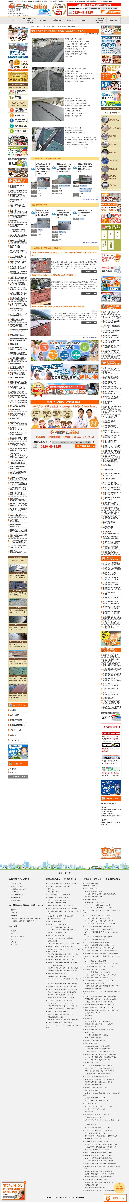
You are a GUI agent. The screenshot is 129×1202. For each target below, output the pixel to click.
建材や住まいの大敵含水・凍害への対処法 (17, 373)
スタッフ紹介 (14, 715)
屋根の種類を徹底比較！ (107, 402)
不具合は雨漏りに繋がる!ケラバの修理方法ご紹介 (18, 230)
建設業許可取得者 (16, 720)
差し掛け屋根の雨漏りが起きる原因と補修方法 (18, 359)
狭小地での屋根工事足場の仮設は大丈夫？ (110, 460)
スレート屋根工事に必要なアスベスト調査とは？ (18, 541)
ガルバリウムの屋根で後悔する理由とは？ (17, 467)
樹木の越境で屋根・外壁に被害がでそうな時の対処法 (112, 617)
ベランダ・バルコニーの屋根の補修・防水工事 (62, 930)
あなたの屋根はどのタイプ (93, 888)
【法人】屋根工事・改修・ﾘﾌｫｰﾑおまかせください (112, 702)
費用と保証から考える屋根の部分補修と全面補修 (62, 970)
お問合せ (13, 735)
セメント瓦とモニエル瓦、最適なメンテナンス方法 (100, 975)
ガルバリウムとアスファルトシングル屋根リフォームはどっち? (19, 455)
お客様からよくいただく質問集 (94, 902)
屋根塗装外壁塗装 (112, 177)
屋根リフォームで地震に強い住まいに (59, 924)
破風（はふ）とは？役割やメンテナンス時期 (18, 551)
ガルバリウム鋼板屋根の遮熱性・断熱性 (111, 331)
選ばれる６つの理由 (17, 886)
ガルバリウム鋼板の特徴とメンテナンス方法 (18, 478)
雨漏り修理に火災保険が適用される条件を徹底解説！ (101, 1190)
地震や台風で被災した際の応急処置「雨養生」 (18, 325)
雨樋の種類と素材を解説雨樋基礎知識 (18, 536)
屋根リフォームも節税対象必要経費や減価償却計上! (112, 707)
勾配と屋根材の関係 (17, 377)
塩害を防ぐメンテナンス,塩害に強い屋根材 (18, 433)
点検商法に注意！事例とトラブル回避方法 (60, 905)
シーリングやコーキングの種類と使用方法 (18, 314)
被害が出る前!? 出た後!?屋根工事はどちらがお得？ (112, 588)
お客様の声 (57, 20)
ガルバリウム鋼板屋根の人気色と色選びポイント (99, 945)
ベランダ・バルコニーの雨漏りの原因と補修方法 (18, 278)
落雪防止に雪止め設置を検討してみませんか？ (62, 997)
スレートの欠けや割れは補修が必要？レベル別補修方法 (101, 964)
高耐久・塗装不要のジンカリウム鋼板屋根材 (18, 483)
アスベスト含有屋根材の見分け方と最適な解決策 (18, 401)
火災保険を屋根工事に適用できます (58, 927)
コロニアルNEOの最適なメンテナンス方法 (111, 456)
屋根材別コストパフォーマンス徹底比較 (18, 423)
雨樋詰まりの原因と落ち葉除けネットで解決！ (112, 679)
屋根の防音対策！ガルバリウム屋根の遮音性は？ (112, 356)
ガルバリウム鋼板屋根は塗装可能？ (111, 326)
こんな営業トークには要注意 (110, 593)
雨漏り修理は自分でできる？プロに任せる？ (18, 205)
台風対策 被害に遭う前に (55, 921)
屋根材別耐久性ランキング (16, 428)
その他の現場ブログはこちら (90, 338)
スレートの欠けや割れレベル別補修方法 (110, 416)
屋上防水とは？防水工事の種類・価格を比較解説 (18, 272)
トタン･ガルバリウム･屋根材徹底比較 (17, 462)
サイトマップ (14, 740)
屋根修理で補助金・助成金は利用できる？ (110, 552)
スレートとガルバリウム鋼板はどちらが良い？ (111, 312)
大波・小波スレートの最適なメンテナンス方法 (18, 304)
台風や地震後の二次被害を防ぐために (111, 498)
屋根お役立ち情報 (109, 478)
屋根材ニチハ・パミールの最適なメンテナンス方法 (112, 446)
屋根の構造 (14, 221)
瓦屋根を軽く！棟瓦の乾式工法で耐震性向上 (98, 1049)
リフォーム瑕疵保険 (17, 894)
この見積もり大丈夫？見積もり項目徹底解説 (110, 583)
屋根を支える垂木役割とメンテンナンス (17, 493)
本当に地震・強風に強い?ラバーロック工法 (19, 330)
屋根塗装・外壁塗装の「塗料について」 (97, 896)
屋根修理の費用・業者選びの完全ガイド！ (18, 195)
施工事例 (43, 20)
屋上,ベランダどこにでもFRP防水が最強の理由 (18, 267)
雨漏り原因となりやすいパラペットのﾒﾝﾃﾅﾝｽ (18, 262)
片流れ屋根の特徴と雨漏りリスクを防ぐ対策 (18, 348)
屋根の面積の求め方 (17, 335)
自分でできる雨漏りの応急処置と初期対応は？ (111, 537)
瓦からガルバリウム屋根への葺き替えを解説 (111, 321)
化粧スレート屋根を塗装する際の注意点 (110, 441)
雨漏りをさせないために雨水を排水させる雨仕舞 (18, 382)
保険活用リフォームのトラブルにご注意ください (112, 622)
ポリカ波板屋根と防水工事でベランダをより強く (112, 669)
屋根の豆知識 (14, 418)
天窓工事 (112, 185)
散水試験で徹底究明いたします (57, 919)
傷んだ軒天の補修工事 (91, 1090)
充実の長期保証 (15, 897)
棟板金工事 (113, 169)
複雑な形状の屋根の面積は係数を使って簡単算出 (99, 1029)
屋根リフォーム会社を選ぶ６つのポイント (112, 474)
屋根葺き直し (114, 161)
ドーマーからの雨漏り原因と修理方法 (17, 515)
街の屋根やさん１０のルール (19, 889)
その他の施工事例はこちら (91, 199)
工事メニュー (85, 20)
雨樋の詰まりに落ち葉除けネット (58, 1011)
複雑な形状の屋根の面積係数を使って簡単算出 (18, 339)
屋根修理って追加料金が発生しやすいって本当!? (111, 612)
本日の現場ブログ (16, 915)
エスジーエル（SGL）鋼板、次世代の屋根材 (98, 1130)
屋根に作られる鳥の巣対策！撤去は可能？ (60, 1014)
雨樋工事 (112, 144)
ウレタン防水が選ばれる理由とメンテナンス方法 (18, 251)
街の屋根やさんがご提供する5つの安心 (29, 20)
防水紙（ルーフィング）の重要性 (95, 1109)
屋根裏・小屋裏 (15, 363)
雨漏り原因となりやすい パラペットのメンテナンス (63, 986)
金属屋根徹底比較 (90, 1125)
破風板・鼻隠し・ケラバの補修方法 (95, 983)
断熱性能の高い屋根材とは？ (15, 525)
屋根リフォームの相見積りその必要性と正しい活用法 (112, 568)
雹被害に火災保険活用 (91, 1185)
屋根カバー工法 (115, 128)
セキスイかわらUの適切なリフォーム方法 (97, 905)
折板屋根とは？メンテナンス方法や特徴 (111, 431)
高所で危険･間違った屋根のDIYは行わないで (98, 1073)
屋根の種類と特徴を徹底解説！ (17, 186)
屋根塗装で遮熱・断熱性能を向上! (111, 532)
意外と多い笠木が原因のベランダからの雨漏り (18, 235)
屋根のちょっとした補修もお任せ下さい (60, 900)
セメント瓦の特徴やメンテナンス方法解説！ (18, 283)
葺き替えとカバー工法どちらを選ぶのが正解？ (111, 397)
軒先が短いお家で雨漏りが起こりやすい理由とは (18, 396)
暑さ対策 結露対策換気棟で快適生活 (17, 367)
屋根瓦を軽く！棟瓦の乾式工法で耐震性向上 (110, 503)
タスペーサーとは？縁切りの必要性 (17, 246)
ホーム (15, 20)
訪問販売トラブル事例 (110, 597)
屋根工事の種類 (111, 113)
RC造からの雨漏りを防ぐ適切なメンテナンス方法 (19, 504)
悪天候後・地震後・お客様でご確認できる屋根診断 (100, 894)
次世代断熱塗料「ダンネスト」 (108, 527)
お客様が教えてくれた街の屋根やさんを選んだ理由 (26, 918)
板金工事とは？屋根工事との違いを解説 (18, 211)
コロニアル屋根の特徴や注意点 (109, 421)
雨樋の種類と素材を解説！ (56, 1017)
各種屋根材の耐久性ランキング (94, 1117)
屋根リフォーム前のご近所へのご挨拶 (110, 573)
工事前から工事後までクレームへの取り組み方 (111, 578)
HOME (33, 26)
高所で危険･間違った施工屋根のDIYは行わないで (19, 488)
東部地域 (13, 769)
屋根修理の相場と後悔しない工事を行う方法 (110, 377)
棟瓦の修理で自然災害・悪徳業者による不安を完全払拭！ (102, 1010)
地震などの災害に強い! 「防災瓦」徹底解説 (111, 513)
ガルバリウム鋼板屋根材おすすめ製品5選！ (111, 341)
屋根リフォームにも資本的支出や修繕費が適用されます (64, 968)
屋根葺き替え (114, 120)
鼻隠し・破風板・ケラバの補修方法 (18, 225)
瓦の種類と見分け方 (17, 392)
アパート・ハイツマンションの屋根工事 (110, 693)
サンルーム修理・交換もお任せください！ (111, 660)
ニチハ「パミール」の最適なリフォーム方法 (98, 907)
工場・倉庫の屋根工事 (110, 689)
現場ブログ (40, 26)
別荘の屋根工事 (108, 698)
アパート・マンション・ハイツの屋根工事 (60, 938)
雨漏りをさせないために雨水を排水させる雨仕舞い (100, 1163)
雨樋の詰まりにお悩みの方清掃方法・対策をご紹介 (112, 674)
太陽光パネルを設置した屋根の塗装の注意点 (111, 436)
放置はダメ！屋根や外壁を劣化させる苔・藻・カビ (100, 1147)
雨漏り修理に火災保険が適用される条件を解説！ (111, 542)
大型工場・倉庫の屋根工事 (56, 935)
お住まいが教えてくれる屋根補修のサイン (111, 392)
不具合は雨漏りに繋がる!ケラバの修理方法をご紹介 (100, 999)
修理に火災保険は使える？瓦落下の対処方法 (112, 493)
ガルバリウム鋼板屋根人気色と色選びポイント (111, 336)
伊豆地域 (13, 772)
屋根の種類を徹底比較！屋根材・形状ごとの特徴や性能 (101, 953)
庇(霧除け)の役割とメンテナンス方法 (16, 309)
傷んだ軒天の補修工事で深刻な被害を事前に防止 (18, 241)
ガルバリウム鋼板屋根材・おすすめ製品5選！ (98, 926)
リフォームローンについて (56, 965)
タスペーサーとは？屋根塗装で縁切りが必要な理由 (100, 996)
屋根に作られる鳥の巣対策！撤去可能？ (111, 684)
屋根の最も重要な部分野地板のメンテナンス (17, 414)
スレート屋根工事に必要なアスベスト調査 (97, 1060)
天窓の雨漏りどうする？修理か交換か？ (18, 520)
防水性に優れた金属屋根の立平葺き (95, 1133)
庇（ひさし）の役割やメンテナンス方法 (18, 509)
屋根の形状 (14, 344)
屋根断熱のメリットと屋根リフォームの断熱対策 (18, 530)
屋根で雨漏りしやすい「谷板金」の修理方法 (17, 387)
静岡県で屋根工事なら (17, 725)
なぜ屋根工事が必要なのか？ (111, 368)
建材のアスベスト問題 (17, 406)
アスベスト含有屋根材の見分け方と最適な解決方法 (100, 1057)
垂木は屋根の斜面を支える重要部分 (58, 976)
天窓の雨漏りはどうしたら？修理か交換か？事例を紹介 (101, 986)
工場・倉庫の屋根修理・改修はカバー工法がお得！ (112, 664)
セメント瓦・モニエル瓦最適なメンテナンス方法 (18, 288)
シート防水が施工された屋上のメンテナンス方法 (18, 256)
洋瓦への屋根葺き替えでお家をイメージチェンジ (18, 449)
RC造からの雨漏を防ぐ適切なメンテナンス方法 (99, 1071)
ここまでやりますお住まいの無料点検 (99, 20)
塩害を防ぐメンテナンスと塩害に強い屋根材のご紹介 (101, 1144)
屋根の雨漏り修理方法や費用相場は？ (18, 499)
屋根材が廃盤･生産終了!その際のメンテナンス (18, 444)
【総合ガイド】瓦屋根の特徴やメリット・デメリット (101, 950)
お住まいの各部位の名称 (18, 191)
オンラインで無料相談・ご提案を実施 (59, 886)
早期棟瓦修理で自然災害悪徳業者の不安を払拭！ (18, 299)
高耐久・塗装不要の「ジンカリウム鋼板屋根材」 (99, 1068)
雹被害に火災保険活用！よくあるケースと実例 (111, 547)
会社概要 (113, 20)
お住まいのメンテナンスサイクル (95, 1098)
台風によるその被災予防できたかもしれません (112, 483)
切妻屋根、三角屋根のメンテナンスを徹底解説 (18, 353)
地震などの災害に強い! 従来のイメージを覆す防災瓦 (100, 1054)
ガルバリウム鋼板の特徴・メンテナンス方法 (98, 1065)
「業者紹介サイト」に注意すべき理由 (110, 626)
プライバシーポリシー (17, 730)
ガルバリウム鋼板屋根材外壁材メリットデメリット (112, 351)
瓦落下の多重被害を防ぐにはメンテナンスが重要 (111, 488)
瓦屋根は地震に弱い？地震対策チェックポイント (112, 508)
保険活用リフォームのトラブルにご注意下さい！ (99, 1138)
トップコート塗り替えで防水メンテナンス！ (18, 546)
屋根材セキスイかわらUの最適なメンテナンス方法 (112, 451)
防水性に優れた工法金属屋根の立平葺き (17, 320)
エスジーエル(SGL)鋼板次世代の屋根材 (18, 472)
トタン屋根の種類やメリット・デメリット (110, 426)
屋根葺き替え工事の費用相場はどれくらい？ (111, 382)
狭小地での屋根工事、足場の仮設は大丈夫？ (98, 918)
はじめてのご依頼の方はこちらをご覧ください (62, 883)
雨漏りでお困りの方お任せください (58, 897)
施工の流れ (71, 20)
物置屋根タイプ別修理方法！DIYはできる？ (110, 655)
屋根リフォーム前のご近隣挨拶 (57, 903)
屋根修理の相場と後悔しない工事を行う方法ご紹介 (63, 954)
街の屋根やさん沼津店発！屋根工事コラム (23, 921)
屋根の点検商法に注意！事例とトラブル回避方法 (111, 602)
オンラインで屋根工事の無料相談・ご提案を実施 (111, 564)
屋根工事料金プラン (54, 892)
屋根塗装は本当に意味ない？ (16, 200)
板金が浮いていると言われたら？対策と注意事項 (112, 607)
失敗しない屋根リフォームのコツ (110, 372)
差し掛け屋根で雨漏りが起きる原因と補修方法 (99, 1160)
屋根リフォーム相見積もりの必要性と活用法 (61, 959)
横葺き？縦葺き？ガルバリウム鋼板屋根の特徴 (112, 346)
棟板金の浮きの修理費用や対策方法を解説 (18, 216)
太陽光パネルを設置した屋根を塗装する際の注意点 (63, 1019)
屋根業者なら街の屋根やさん (19, 936)
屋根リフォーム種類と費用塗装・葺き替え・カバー (112, 407)
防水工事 (112, 152)
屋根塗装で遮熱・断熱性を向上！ (95, 1040)
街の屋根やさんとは (17, 883)
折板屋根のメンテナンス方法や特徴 (95, 969)
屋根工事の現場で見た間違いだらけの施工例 (110, 517)
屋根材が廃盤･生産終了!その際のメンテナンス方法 (100, 1004)
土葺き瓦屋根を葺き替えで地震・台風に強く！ (18, 293)
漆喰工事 (112, 136)
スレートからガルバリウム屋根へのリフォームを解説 (112, 317)
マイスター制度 (15, 900)
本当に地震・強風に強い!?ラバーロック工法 (98, 1155)
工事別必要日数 (108, 469)
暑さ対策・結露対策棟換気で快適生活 (96, 1035)
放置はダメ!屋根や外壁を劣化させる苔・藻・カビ (18, 438)
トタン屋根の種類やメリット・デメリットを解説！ (100, 966)
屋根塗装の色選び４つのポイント (109, 522)
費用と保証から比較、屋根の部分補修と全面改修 (112, 387)
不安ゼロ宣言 (15, 892)
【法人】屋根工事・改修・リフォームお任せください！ (64, 943)
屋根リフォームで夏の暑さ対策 (57, 932)
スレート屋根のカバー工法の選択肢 (112, 412)
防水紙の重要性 (15, 409)
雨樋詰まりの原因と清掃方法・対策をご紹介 (61, 1008)
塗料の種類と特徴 (110, 727)
